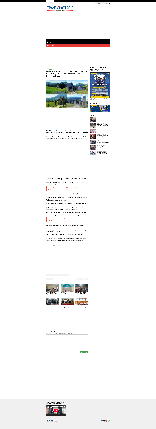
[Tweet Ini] (80, 279)
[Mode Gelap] (109, 3)
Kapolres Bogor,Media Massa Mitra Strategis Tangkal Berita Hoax (81, 293)
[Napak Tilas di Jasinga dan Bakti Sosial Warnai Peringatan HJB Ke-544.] (81, 301)
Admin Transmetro (52, 78)
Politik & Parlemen (78, 40)
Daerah (95, 40)
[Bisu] (62, 414)
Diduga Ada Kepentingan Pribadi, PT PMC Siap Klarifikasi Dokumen (52, 293)
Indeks (50, 3)
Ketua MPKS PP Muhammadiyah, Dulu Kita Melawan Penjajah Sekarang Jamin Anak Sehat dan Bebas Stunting (67, 293)
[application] (56, 410)
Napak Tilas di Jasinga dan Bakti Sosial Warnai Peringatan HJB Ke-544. (81, 307)
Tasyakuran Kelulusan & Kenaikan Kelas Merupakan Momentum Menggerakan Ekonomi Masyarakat (51, 307)
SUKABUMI (90, 40)
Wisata (47, 69)
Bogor (50, 69)
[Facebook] (102, 421)
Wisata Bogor (65, 275)
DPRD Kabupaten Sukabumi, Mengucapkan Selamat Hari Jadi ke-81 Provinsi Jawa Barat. (103, 125)
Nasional (85, 40)
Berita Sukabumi (50, 40)
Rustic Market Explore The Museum (54, 275)
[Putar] (48, 414)
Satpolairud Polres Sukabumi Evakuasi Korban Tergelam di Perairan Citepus (54, 0)
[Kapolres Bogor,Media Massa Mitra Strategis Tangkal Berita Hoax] (81, 288)
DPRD (63, 40)
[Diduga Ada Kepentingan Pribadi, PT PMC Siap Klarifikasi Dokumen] (52, 288)
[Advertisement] (68, 24)
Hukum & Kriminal (50, 42)
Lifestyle (100, 40)
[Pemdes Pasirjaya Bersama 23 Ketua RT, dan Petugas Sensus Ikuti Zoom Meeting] (67, 301)
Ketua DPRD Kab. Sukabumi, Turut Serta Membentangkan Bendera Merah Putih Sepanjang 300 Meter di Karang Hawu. (102, 142)
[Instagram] (106, 421)
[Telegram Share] (84, 279)
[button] (106, 3)
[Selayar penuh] (64, 414)
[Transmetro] (60, 8)
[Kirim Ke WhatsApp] (87, 279)
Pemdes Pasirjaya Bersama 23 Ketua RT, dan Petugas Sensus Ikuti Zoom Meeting (67, 307)
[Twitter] (104, 421)
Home (48, 45)
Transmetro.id (53, 131)
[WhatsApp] (109, 421)
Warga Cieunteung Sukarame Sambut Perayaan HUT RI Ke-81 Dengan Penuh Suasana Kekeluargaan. (103, 119)
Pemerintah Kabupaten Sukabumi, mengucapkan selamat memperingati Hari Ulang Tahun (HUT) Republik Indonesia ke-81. (102, 153)
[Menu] (47, 3)
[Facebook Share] (77, 279)
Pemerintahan (58, 40)
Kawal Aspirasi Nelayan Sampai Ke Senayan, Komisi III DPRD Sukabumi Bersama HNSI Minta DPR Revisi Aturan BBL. (99, 0)
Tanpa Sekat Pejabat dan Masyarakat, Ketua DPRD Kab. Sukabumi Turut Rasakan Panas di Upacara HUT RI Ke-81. (103, 147)
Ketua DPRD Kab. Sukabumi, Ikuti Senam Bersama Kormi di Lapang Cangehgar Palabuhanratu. (103, 130)
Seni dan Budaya (69, 40)
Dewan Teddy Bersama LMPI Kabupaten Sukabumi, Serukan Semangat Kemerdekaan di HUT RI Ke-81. (103, 136)
